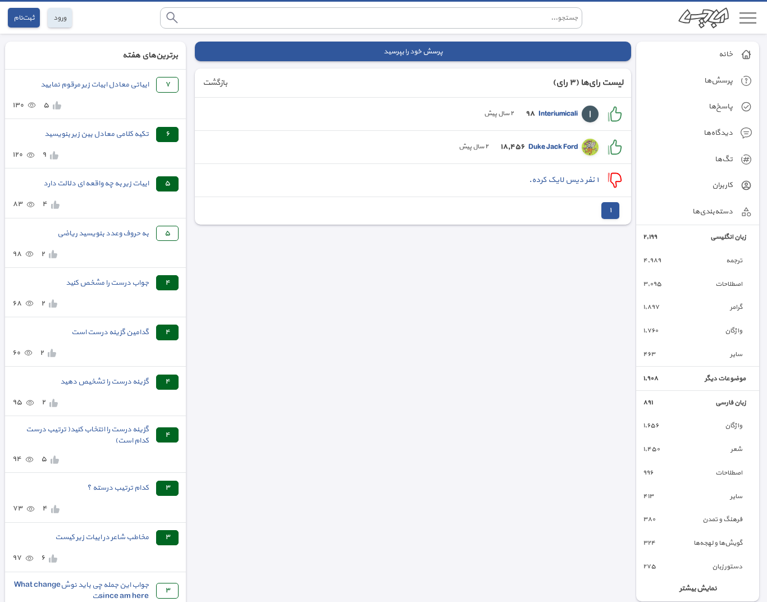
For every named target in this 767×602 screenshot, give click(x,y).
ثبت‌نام (23, 17)
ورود (59, 17)
